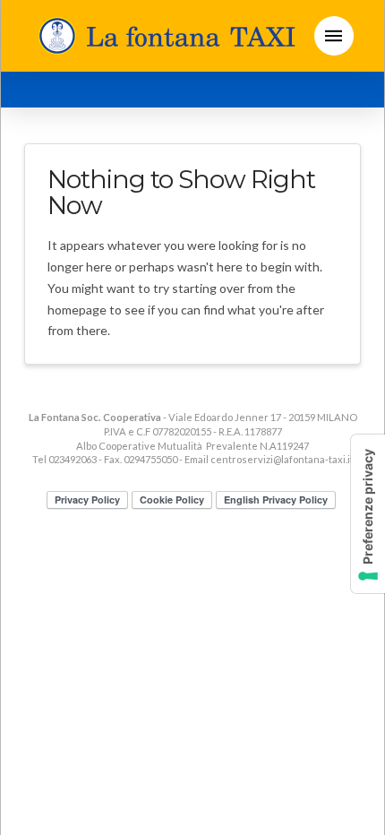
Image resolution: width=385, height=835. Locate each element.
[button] (334, 36)
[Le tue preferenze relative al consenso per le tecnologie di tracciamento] (368, 514)
